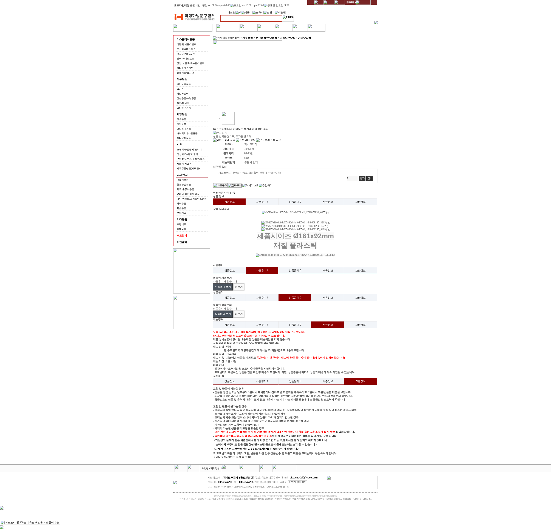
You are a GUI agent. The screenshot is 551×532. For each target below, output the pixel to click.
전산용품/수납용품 (186, 98)
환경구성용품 (184, 184)
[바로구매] (220, 185)
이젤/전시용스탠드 (186, 44)
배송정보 (328, 201)
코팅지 (271, 12)
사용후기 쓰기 (223, 286)
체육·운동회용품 (185, 189)
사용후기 (262, 201)
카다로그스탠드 (185, 68)
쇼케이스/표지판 (185, 72)
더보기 (239, 286)
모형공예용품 (184, 128)
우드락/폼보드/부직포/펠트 (191, 159)
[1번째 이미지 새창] (228, 118)
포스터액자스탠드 (186, 49)
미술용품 (181, 119)
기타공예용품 (184, 138)
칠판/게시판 (183, 103)
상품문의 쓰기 (223, 313)
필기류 (180, 89)
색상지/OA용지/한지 (187, 154)
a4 (240, 12)
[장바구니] (235, 185)
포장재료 (181, 224)
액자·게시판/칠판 (186, 53)
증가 (362, 178)
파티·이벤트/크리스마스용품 (192, 198)
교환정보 (360, 201)
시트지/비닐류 (184, 163)
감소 (369, 178)
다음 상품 (229, 192)
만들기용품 (183, 179)
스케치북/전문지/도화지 (189, 149)
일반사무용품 (184, 84)
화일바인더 (183, 93)
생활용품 (181, 229)
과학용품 (181, 203)
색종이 (248, 12)
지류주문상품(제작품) (188, 168)
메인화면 (234, 37)
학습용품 (181, 208)
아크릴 (231, 12)
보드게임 (181, 213)
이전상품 (218, 192)
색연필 (282, 12)
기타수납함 (304, 37)
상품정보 (229, 201)
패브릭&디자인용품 (187, 133)
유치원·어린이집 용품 (188, 194)
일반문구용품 (184, 107)
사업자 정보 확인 (297, 482)
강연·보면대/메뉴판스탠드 (190, 63)
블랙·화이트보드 (185, 58)
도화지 (259, 12)
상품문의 (295, 201)
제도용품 (181, 124)
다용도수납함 (287, 37)
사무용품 (248, 37)
